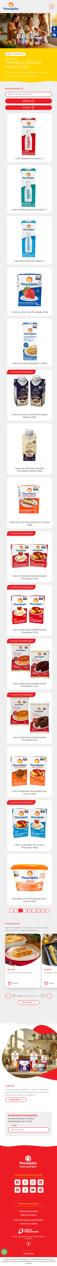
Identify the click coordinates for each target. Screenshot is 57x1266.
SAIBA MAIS (14, 1100)
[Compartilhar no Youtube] (33, 1190)
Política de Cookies (28, 1215)
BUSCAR (26, 101)
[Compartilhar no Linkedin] (40, 1182)
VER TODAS (27, 1002)
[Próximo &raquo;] (47, 911)
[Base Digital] (28, 1243)
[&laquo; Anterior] (12, 911)
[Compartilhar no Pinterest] (17, 1190)
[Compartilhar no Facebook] (17, 1182)
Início (9, 54)
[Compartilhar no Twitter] (25, 1182)
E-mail (14, 1125)
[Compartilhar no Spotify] (40, 1190)
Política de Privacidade (28, 1211)
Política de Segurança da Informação (28, 1220)
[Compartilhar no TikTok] (25, 1190)
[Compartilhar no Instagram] (33, 1182)
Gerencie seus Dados (28, 1224)
